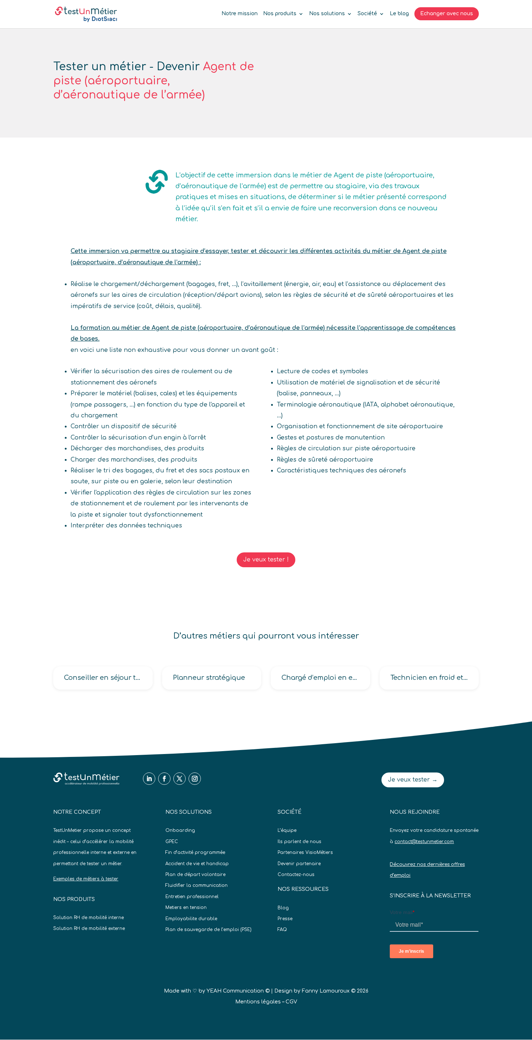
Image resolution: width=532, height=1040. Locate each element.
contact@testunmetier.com (424, 841)
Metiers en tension (186, 907)
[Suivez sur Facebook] (164, 778)
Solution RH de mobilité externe (89, 928)
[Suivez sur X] (179, 778)
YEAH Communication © (238, 991)
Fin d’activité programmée (195, 852)
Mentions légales (258, 1002)
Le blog (399, 13)
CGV (291, 1002)
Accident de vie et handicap (197, 863)
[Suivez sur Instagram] (195, 778)
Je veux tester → (413, 779)
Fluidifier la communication (196, 885)
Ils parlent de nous (299, 841)
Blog (283, 907)
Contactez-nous (296, 874)
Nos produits (279, 13)
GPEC (171, 841)
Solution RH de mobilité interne (88, 917)
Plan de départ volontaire (195, 874)
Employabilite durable (191, 918)
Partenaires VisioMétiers (305, 852)
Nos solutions (327, 13)
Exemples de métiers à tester (85, 878)
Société (367, 13)
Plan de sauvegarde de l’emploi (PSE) (208, 929)
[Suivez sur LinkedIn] (149, 778)
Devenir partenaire (299, 863)
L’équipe (287, 830)
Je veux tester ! (266, 559)
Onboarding (180, 830)
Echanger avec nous (446, 13)
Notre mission (239, 13)
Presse (285, 918)
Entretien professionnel (192, 896)
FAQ (282, 929)
